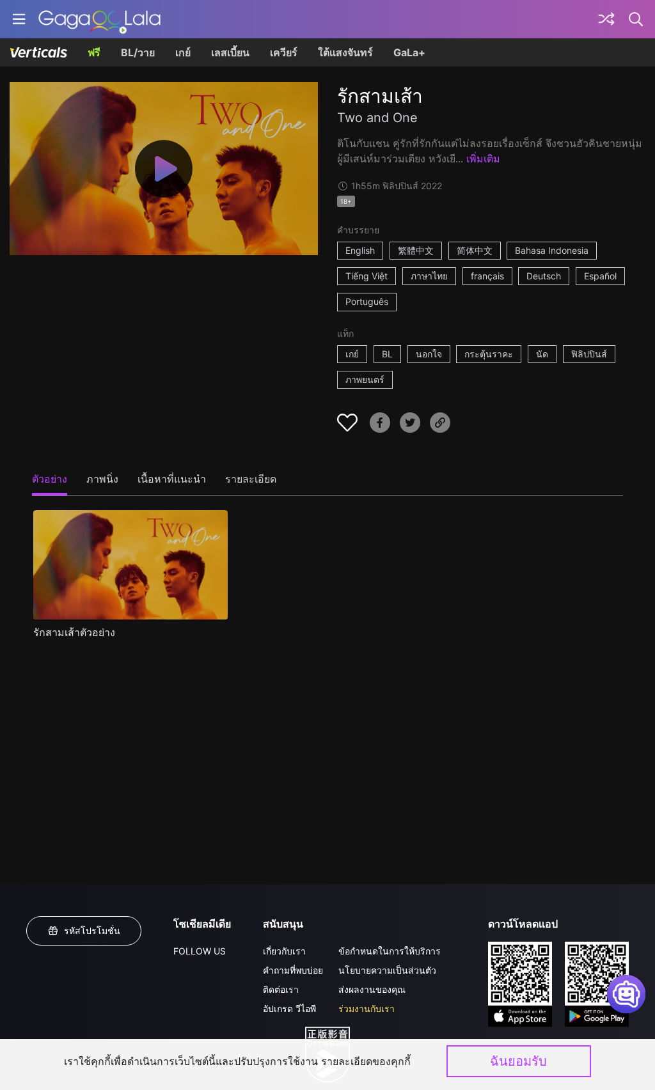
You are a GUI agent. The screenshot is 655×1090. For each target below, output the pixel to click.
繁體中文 (416, 250)
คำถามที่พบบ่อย (293, 970)
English (360, 250)
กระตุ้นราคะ (488, 353)
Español (600, 275)
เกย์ (183, 52)
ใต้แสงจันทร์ (345, 52)
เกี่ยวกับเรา (284, 951)
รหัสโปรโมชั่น (92, 930)
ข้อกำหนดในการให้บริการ (389, 951)
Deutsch (543, 275)
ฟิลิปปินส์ (589, 353)
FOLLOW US (199, 951)
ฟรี (94, 52)
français (487, 275)
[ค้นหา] (636, 19)
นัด (542, 353)
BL (387, 353)
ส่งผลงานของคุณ (372, 989)
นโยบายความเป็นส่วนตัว (387, 970)
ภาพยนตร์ (364, 379)
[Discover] (606, 19)
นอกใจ (429, 353)
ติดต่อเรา (281, 989)
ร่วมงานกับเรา (366, 1008)
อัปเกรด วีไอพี (289, 1008)
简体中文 (475, 250)
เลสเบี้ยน (230, 52)
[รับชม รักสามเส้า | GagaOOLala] (99, 19)
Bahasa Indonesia (551, 250)
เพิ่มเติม (483, 158)
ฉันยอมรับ (518, 1061)
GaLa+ (409, 52)
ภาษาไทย (429, 275)
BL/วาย (138, 52)
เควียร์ (283, 52)
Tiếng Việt (366, 275)
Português (366, 301)
